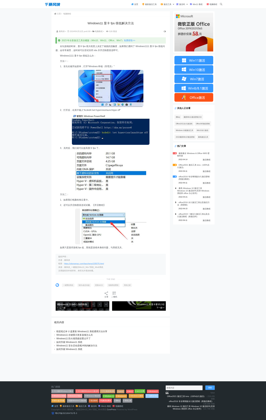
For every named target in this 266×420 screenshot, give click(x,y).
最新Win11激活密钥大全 (193, 117)
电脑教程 (213, 4)
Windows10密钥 (59, 396)
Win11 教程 (197, 4)
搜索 (210, 388)
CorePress (111, 409)
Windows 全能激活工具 (184, 130)
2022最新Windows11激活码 (88, 391)
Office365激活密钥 (203, 124)
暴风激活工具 (203, 137)
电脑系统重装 (113, 285)
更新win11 (99, 285)
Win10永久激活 (202, 130)
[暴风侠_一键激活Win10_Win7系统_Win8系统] (52, 4)
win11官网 (140, 391)
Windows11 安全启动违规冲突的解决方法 (76, 345)
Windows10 (153, 391)
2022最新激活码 (108, 391)
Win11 (130, 391)
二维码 (114, 297)
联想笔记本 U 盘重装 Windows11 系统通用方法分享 (81, 331)
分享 (106, 297)
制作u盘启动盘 (84, 285)
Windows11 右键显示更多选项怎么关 (74, 335)
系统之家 (127, 285)
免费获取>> (129, 40)
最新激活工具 (150, 4)
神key (178, 117)
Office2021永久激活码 (184, 124)
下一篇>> (160, 308)
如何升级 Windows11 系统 (69, 342)
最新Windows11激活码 (77, 401)
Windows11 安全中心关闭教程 (72, 304)
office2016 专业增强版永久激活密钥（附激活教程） (191, 401)
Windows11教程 (137, 396)
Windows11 (121, 396)
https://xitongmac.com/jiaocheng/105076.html (84, 263)
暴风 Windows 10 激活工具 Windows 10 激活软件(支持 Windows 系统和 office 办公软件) (193, 190)
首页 (136, 4)
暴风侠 (62, 31)
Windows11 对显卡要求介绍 (150, 304)
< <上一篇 (61, 308)
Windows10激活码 (93, 396)
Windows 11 (109, 396)
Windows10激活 (75, 396)
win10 (121, 391)
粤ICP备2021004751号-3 (66, 413)
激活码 (182, 4)
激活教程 (206, 160)
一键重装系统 (68, 285)
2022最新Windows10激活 (63, 391)
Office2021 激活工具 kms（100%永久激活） (186, 396)
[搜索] (221, 4)
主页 (58, 14)
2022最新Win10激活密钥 (185, 137)
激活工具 (167, 4)
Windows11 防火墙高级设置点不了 (73, 338)
